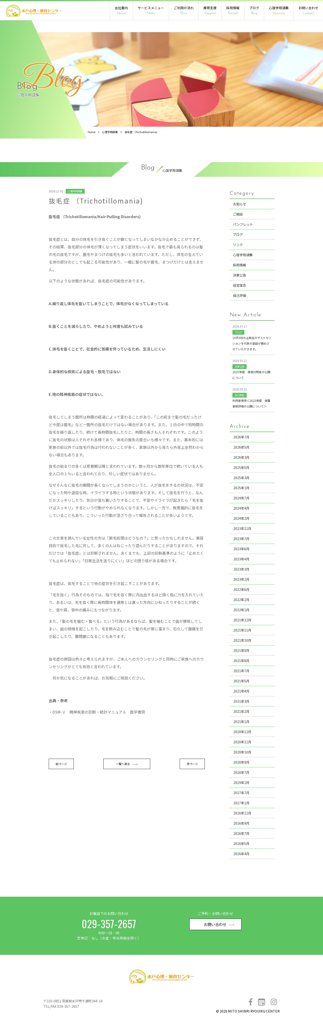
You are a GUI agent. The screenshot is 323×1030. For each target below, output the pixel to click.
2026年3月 (241, 457)
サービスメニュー (151, 10)
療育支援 (210, 10)
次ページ (192, 764)
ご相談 (238, 214)
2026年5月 (241, 447)
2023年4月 (241, 559)
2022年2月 (241, 599)
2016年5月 (241, 843)
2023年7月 (241, 538)
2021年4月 (241, 691)
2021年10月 (242, 640)
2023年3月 (241, 569)
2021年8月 (241, 660)
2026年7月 (241, 437)
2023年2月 (241, 579)
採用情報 (233, 10)
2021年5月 (241, 681)
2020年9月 (241, 762)
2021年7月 (241, 670)
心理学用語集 (279, 10)
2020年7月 (241, 772)
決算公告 (239, 275)
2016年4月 (241, 853)
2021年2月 (241, 711)
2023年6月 (241, 548)
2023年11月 (242, 528)
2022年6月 (241, 589)
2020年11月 (242, 742)
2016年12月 (242, 813)
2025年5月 (241, 467)
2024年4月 (241, 508)
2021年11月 (242, 630)
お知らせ (239, 204)
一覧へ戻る (123, 764)
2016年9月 (241, 823)
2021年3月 (241, 701)
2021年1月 (241, 721)
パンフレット (243, 224)
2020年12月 (242, 731)
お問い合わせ (308, 10)
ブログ (254, 10)
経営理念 (239, 285)
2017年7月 (241, 792)
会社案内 (121, 10)
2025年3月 (241, 477)
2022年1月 (241, 609)
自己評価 (239, 295)
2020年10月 (242, 752)
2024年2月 (241, 518)
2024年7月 (241, 498)
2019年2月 (241, 782)
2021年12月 (242, 620)
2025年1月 (241, 487)
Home (91, 132)
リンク (238, 244)
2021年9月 (241, 650)
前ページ (61, 764)
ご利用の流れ (184, 10)
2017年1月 (241, 803)
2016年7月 (241, 833)
